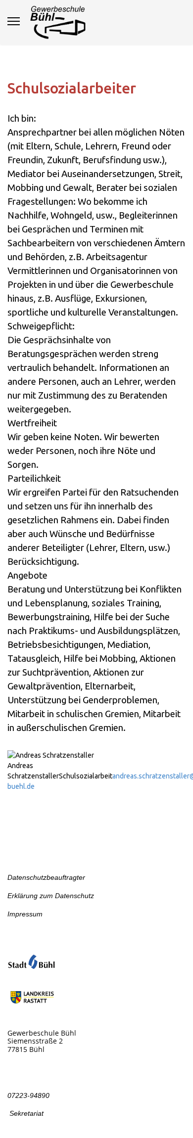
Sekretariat (25, 1113)
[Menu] (13, 21)
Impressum (25, 914)
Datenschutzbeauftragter (46, 877)
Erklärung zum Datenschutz (50, 896)
